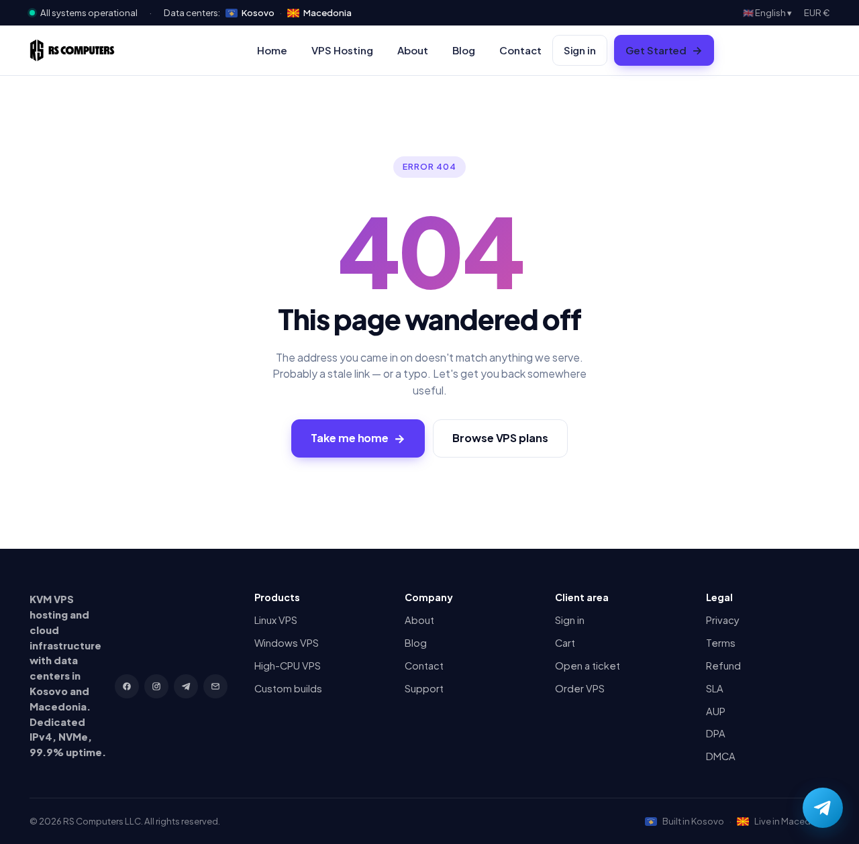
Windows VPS (286, 643)
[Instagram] (156, 686)
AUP (715, 711)
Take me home (358, 438)
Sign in (580, 50)
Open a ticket (587, 666)
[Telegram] (186, 686)
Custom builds (288, 688)
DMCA (721, 756)
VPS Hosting (342, 50)
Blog (463, 50)
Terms (721, 643)
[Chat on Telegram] (823, 808)
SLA (714, 688)
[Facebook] (127, 686)
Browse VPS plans (500, 438)
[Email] (215, 686)
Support (424, 688)
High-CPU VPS (287, 666)
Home (272, 50)
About (412, 50)
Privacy (723, 620)
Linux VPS (275, 620)
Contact (520, 50)
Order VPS (580, 688)
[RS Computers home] (72, 50)
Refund (723, 666)
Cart (565, 643)
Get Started (664, 51)
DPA (715, 733)
